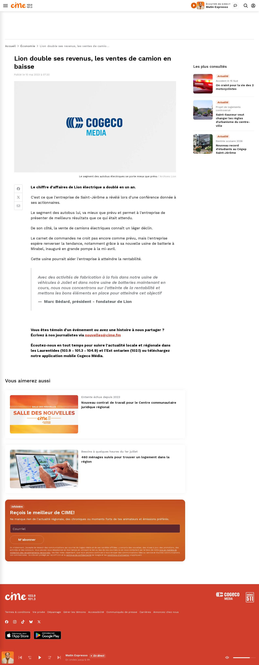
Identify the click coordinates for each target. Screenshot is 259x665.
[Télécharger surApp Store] (18, 635)
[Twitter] (18, 197)
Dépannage (54, 612)
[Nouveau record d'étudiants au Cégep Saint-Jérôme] (203, 144)
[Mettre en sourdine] (227, 657)
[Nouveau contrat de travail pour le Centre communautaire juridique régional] (44, 414)
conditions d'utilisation (118, 555)
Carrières (145, 612)
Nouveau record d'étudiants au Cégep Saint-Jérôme (231, 149)
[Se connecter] (253, 5)
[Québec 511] (250, 601)
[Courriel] (18, 206)
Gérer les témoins (74, 612)
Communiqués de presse (121, 612)
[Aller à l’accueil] (21, 7)
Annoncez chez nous (166, 612)
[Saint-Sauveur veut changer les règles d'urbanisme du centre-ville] (203, 110)
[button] (20, 657)
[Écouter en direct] (194, 5)
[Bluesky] (31, 621)
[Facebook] (18, 188)
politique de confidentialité (78, 555)
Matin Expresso (217, 7)
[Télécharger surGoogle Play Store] (47, 635)
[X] (39, 621)
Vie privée (39, 612)
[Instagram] (14, 621)
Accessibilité (96, 612)
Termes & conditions (17, 612)
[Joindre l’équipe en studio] (235, 5)
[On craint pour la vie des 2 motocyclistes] (203, 83)
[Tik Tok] (22, 621)
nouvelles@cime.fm (103, 335)
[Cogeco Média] (227, 599)
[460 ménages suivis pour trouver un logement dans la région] (44, 469)
